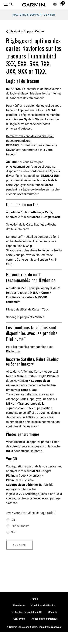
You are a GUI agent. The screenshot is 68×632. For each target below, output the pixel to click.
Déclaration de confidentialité (26, 612)
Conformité (19, 618)
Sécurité (52, 612)
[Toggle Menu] (2, 4)
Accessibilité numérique (45, 618)
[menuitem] (11, 5)
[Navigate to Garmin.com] (34, 5)
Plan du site (19, 605)
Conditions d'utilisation (43, 605)
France (34, 598)
